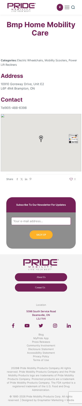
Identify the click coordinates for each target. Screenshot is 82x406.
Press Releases (41, 341)
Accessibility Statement (41, 352)
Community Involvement (41, 345)
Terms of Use (41, 360)
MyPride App (41, 338)
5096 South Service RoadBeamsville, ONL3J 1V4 (41, 315)
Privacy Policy (41, 356)
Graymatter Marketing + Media (55, 400)
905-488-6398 (16, 108)
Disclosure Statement (41, 349)
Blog (41, 334)
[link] (13, 325)
